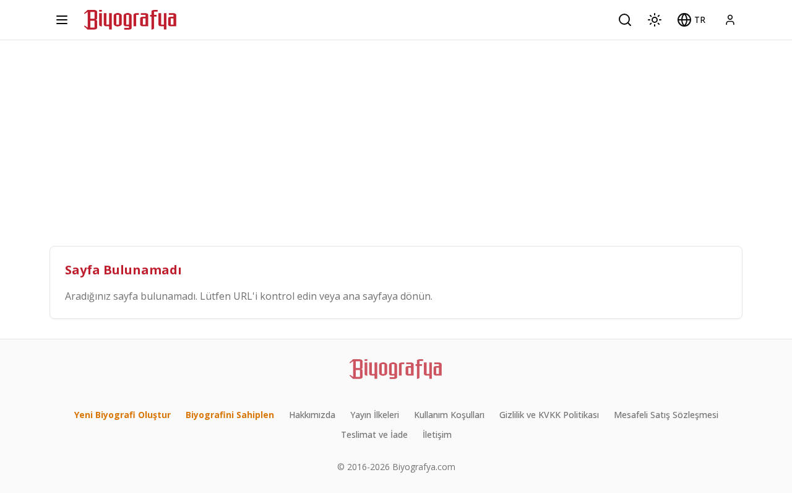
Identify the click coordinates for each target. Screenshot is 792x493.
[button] (691, 19)
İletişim (437, 434)
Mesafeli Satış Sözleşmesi (666, 415)
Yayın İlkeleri (374, 415)
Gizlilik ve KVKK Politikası (549, 415)
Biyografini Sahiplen (230, 415)
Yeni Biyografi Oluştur (122, 415)
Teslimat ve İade (374, 434)
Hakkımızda (312, 415)
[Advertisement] (396, 133)
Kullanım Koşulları (449, 415)
